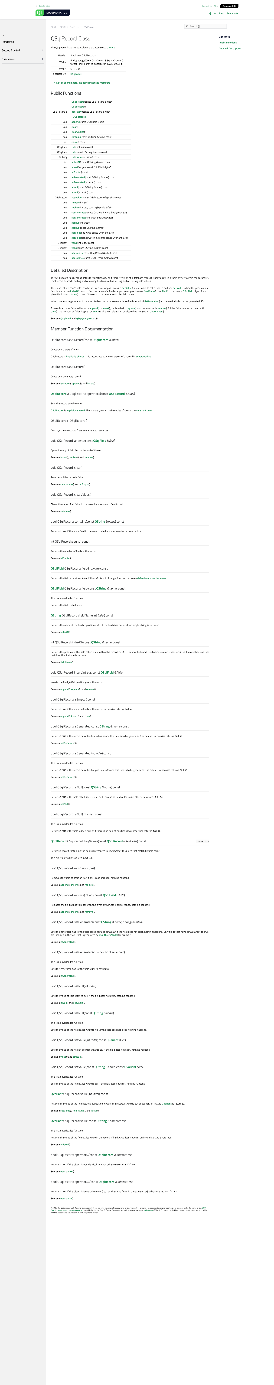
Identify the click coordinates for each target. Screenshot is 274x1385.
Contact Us (207, 6)
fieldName (77, 157)
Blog (216, 6)
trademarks (148, 1210)
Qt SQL (63, 27)
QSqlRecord (78, 102)
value (74, 243)
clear (74, 127)
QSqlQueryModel (108, 935)
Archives (219, 13)
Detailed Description (230, 48)
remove (76, 202)
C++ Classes (75, 27)
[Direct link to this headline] (83, 93)
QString (100, 521)
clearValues (78, 132)
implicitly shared (75, 356)
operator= (77, 112)
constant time (143, 356)
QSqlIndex (76, 74)
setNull (75, 223)
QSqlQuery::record (86, 318)
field (74, 147)
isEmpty (76, 172)
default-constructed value (151, 578)
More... (113, 47)
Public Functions (228, 42)
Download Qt (229, 5)
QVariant (112, 1039)
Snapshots (232, 13)
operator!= (77, 253)
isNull (75, 187)
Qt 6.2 (53, 27)
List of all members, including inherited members (83, 83)
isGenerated (78, 177)
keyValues (77, 197)
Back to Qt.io (44, 6)
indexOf (76, 162)
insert (75, 167)
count (75, 142)
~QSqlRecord (79, 117)
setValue (76, 233)
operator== (78, 258)
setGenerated (79, 212)
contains (76, 137)
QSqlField (188, 291)
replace (75, 207)
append (76, 122)
